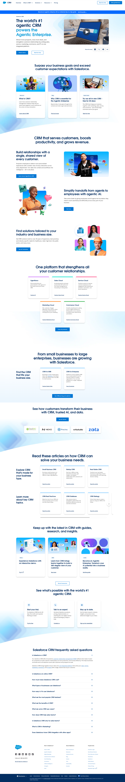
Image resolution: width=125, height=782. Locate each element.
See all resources (62, 583)
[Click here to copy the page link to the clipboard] (107, 49)
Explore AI (33, 295)
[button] (109, 504)
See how (68, 209)
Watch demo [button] (22, 52)
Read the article (46, 484)
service (86, 666)
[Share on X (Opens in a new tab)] (99, 49)
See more (53, 572)
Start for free (37, 52)
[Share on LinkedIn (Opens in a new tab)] (94, 49)
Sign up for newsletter (86, 623)
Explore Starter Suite (47, 386)
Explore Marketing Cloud (49, 319)
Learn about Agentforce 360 (26, 176)
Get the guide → (82, 12)
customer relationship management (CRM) (64, 659)
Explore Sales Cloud (59, 295)
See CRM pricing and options (62, 396)
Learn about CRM (24, 113)
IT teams (49, 667)
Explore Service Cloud (83, 295)
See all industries (23, 249)
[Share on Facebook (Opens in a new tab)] (103, 49)
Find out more (55, 113)
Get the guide (86, 572)
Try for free (30, 623)
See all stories (62, 419)
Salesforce (50, 376)
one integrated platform (65, 666)
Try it (20, 572)
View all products (62, 329)
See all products (70, 386)
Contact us (57, 623)
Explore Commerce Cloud (72, 319)
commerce (41, 667)
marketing (35, 667)
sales (82, 666)
